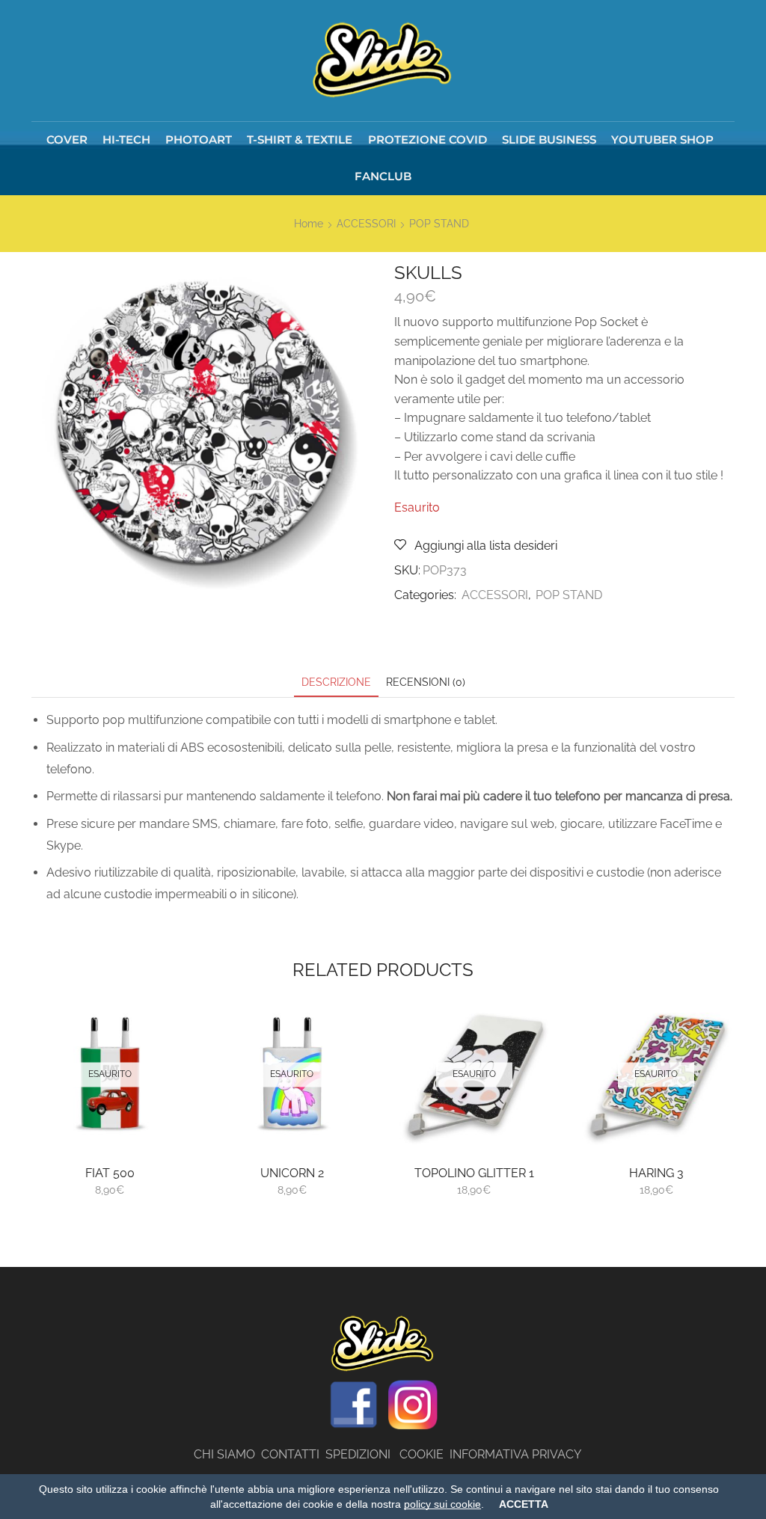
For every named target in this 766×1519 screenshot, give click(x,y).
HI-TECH (126, 139)
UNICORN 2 (292, 1173)
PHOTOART (198, 139)
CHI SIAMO (227, 1454)
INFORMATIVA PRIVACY (515, 1454)
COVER (67, 139)
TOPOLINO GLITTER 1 (474, 1173)
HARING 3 (656, 1173)
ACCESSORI (366, 224)
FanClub (383, 176)
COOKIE (421, 1454)
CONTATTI (293, 1454)
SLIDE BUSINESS (549, 139)
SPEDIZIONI (362, 1454)
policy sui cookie (442, 1504)
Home (308, 224)
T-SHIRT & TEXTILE (299, 139)
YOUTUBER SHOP (662, 139)
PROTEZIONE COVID (427, 139)
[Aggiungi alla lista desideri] (160, 1121)
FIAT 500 (110, 1173)
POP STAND (439, 224)
